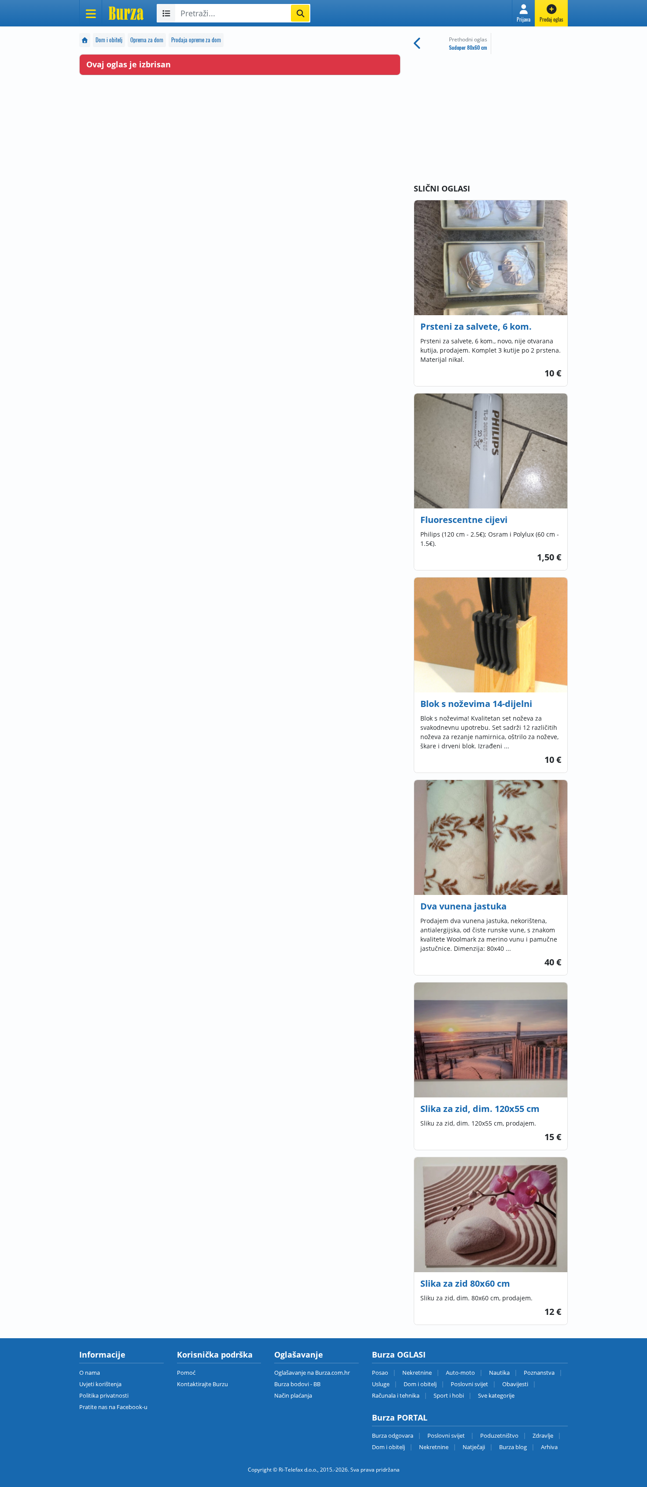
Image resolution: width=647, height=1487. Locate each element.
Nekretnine (417, 1373)
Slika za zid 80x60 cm (465, 1283)
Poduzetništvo (499, 1435)
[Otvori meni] (90, 13)
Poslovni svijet (469, 1384)
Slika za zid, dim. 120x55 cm (480, 1109)
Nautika (499, 1373)
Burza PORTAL (399, 1417)
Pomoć (186, 1373)
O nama (89, 1373)
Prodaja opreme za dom (196, 40)
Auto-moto (460, 1373)
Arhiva (549, 1447)
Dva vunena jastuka (463, 906)
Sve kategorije (496, 1395)
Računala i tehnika (395, 1395)
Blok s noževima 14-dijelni (476, 704)
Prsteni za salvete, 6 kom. (476, 326)
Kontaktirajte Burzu (202, 1384)
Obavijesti (515, 1384)
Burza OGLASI (399, 1354)
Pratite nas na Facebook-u (113, 1407)
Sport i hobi (449, 1395)
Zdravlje (543, 1435)
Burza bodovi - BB (297, 1384)
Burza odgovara (392, 1435)
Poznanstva (539, 1373)
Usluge (381, 1384)
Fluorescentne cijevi (463, 520)
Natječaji (474, 1447)
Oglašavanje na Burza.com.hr (312, 1373)
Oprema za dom (146, 40)
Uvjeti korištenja (100, 1384)
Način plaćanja (293, 1395)
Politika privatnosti (104, 1395)
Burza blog (513, 1447)
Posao (380, 1373)
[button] (523, 13)
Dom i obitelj (109, 40)
